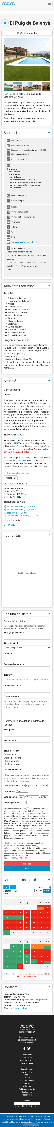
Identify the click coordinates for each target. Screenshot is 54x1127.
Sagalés (22, 460)
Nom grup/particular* (14, 632)
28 (34, 927)
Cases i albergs (27, 1069)
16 (47, 917)
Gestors (27, 1083)
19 (20, 922)
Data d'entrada (11, 785)
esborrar (27, 864)
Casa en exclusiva (12, 769)
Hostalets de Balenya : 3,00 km (21, 507)
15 (40, 917)
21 (34, 922)
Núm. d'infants (11, 740)
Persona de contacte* (14, 664)
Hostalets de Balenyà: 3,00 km (20, 510)
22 (40, 922)
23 (47, 922)
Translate (35, 1106)
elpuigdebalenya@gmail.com (35, 1000)
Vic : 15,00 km (10, 525)
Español (27, 1101)
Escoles (27, 1075)
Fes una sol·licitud (27, 1072)
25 (13, 927)
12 (20, 917)
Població (8, 654)
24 (6, 927)
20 (27, 922)
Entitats (27, 1078)
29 (40, 927)
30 (47, 927)
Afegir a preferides (28, 33)
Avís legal (27, 1086)
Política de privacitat (27, 1089)
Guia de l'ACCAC (27, 1060)
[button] (18, 86)
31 (6, 932)
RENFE (17, 443)
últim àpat (9, 803)
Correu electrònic (12, 685)
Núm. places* (10, 729)
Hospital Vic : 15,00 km (16, 513)
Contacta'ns (27, 1092)
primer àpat (10, 791)
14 (34, 917)
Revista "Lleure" (27, 1063)
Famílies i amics (27, 1080)
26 (20, 927)
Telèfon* (8, 675)
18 (13, 922)
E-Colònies (27, 1058)
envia (27, 869)
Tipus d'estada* (11, 751)
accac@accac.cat (28, 1040)
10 (6, 917)
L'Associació (27, 1055)
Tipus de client (11, 643)
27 (27, 927)
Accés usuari (27, 1095)
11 (13, 917)
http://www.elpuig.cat (18, 1008)
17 (6, 922)
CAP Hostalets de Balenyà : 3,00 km (22, 516)
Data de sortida (11, 797)
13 (27, 917)
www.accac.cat (28, 1043)
